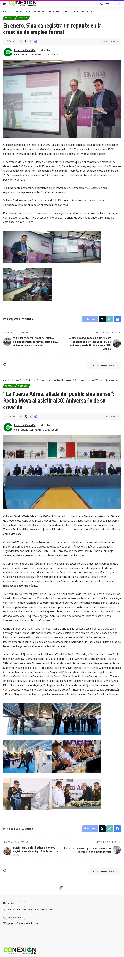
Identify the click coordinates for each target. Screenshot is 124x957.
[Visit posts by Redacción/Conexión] (8, 52)
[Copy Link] (30, 41)
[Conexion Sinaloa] (23, 3)
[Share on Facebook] (20, 41)
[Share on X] (25, 41)
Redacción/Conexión (24, 50)
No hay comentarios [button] (105, 365)
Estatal (9, 18)
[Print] (35, 41)
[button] (6, 3)
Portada (22, 18)
